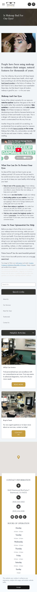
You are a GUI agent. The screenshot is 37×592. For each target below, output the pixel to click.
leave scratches (18, 128)
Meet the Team (7, 311)
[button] (3, 4)
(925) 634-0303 (19, 502)
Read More (18, 384)
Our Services (7, 305)
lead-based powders (8, 83)
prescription (12, 215)
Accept (18, 587)
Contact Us (6, 323)
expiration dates (20, 186)
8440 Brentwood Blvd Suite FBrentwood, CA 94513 (18, 491)
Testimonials (6, 317)
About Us (5, 299)
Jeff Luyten (19, 263)
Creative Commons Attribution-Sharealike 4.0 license (17, 264)
